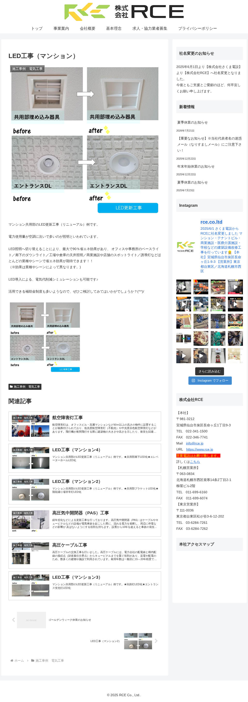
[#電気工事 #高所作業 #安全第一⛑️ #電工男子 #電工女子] (183, 287)
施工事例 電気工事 (27, 386)
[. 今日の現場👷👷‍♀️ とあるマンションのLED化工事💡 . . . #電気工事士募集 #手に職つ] (183, 321)
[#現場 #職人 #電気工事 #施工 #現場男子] (235, 304)
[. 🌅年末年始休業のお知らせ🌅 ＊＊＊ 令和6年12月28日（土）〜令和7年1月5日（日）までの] (235, 355)
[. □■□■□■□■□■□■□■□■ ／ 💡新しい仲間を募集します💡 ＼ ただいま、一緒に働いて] (235, 321)
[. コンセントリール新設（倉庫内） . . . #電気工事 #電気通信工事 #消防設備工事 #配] (218, 321)
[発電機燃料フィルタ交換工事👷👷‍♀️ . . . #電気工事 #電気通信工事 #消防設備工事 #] (218, 338)
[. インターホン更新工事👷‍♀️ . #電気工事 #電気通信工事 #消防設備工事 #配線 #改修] (201, 355)
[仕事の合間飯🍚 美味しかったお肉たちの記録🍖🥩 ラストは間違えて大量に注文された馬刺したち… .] (201, 338)
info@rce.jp (194, 443)
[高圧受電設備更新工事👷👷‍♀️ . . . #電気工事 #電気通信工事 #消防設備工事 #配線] (235, 338)
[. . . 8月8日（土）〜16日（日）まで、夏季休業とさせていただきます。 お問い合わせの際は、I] (201, 287)
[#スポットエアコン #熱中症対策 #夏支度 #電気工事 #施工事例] (235, 287)
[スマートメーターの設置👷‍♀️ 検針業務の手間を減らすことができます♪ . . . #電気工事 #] (183, 338)
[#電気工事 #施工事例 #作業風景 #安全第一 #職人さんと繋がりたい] (183, 304)
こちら (195, 462)
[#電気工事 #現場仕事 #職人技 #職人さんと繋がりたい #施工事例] (218, 304)
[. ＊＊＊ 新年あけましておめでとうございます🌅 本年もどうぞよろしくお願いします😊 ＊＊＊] (218, 355)
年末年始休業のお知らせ (196, 166)
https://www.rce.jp (199, 449)
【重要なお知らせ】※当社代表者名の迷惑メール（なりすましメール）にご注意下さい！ (209, 144)
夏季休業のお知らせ (192, 122)
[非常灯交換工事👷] (183, 355)
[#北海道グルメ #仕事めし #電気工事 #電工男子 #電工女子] (218, 287)
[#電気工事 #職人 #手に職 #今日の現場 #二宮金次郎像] (201, 304)
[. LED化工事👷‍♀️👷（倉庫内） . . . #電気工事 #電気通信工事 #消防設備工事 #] (201, 321)
